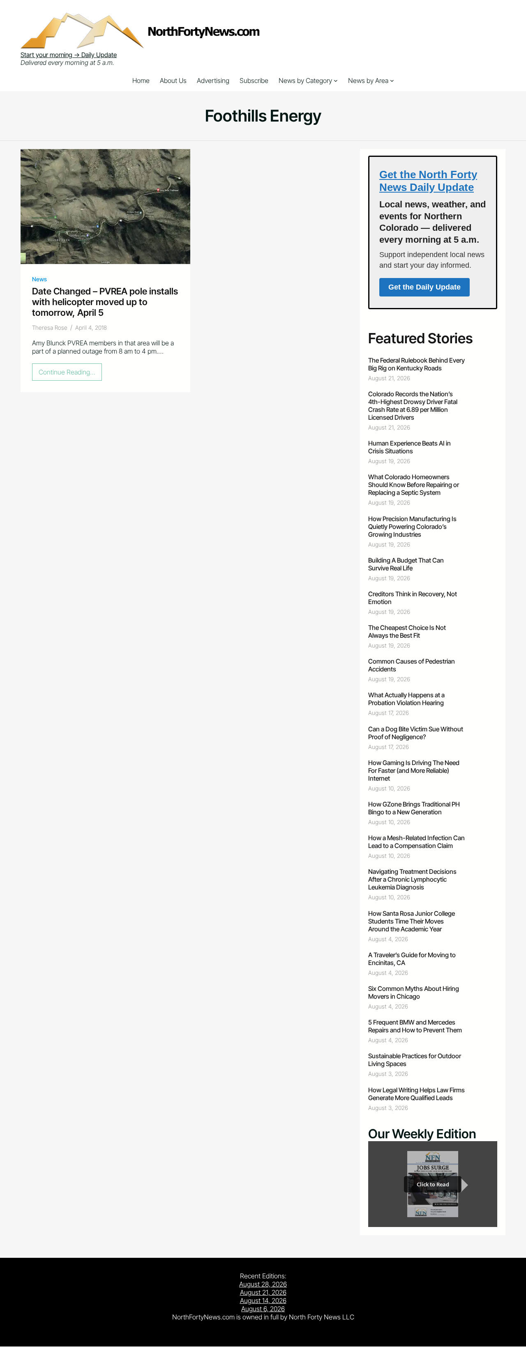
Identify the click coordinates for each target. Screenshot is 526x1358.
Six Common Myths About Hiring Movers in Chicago (413, 992)
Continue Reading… (69, 374)
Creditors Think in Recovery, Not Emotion (412, 598)
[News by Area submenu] (392, 80)
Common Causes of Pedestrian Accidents (411, 665)
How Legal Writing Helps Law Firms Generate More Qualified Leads (416, 1094)
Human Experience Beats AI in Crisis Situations (409, 447)
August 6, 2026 (263, 1309)
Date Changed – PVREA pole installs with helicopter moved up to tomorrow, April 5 (105, 302)
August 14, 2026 (263, 1300)
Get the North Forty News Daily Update (428, 180)
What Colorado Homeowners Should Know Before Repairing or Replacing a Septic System (413, 484)
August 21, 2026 (263, 1292)
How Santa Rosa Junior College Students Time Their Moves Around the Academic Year (411, 921)
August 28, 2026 (263, 1284)
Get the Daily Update (424, 287)
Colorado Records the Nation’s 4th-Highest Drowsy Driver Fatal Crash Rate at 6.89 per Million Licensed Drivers (412, 405)
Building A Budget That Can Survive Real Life (406, 564)
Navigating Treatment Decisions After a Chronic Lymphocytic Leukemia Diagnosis (412, 879)
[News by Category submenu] (336, 80)
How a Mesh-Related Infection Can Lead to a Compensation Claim (416, 842)
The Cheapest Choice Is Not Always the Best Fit (407, 631)
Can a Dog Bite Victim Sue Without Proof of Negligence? (415, 733)
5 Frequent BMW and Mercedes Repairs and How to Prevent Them (415, 1026)
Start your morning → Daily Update (69, 55)
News (39, 279)
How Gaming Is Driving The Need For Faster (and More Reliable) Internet (413, 770)
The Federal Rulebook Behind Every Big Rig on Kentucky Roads (416, 364)
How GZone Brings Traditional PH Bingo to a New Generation (414, 808)
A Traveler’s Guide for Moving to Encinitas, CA (412, 959)
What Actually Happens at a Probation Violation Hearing (406, 699)
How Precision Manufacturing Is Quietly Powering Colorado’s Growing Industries (412, 526)
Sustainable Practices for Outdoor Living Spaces (414, 1060)
